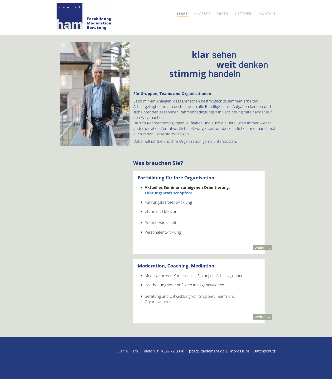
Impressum (239, 351)
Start (182, 14)
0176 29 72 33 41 (170, 351)
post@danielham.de (207, 351)
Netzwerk (244, 14)
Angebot (202, 14)
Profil (223, 14)
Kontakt (268, 14)
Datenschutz (264, 351)
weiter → (263, 247)
